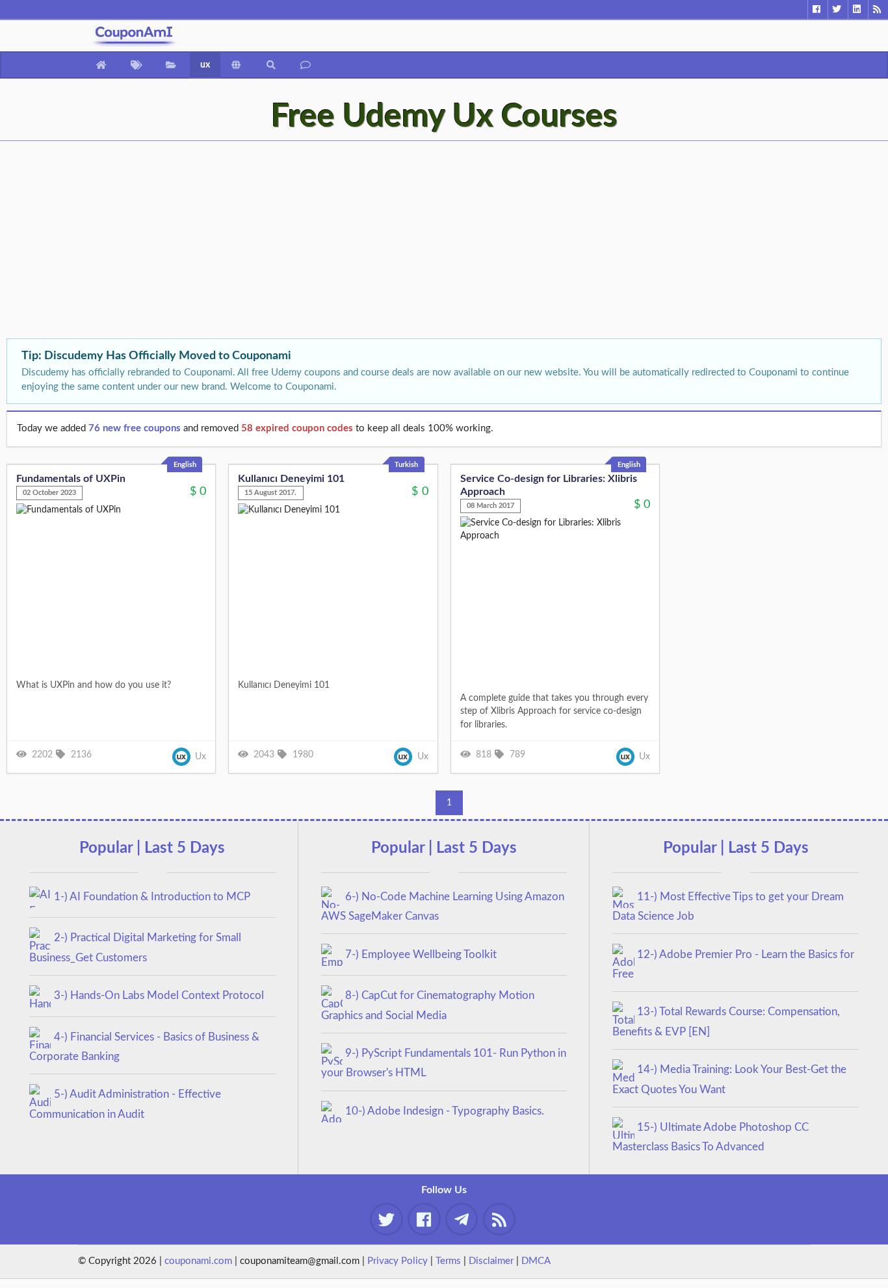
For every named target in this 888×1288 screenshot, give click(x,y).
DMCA (536, 1261)
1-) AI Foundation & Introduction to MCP (152, 896)
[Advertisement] (390, 241)
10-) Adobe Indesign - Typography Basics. (444, 1111)
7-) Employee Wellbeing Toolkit (421, 954)
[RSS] (878, 9)
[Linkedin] (858, 9)
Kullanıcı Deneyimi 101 (291, 479)
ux (205, 64)
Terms (448, 1261)
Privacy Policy (397, 1261)
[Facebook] (817, 9)
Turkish (406, 464)
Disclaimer (491, 1261)
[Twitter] (838, 9)
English (185, 464)
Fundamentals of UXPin (70, 479)
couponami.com (198, 1261)
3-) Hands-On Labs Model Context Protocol (159, 995)
